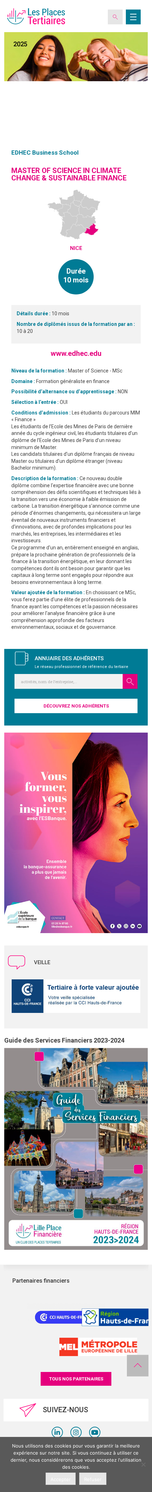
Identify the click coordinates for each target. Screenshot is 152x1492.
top (137, 1366)
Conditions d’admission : (41, 413)
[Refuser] (143, 1464)
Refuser (92, 1479)
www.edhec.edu (76, 353)
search (130, 681)
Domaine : (23, 381)
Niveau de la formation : (39, 371)
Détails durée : (34, 313)
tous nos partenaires (76, 1378)
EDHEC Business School (44, 152)
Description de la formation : (45, 478)
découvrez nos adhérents (76, 706)
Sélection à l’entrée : (35, 402)
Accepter (61, 1479)
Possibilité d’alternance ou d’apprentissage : (64, 391)
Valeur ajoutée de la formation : (48, 592)
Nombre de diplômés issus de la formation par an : (76, 324)
